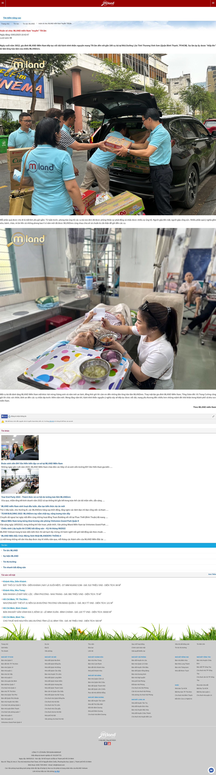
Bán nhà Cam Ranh (95, 664)
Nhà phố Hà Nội (50, 715)
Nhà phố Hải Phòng (138, 681)
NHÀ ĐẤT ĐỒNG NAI (182, 657)
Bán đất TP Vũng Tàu (204, 667)
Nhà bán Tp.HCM (181, 688)
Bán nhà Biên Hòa (181, 660)
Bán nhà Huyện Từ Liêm (53, 674)
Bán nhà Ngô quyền (138, 677)
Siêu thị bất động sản (182, 644)
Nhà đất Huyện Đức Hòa (140, 706)
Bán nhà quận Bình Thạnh (10, 709)
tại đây (57, 771)
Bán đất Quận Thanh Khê (96, 686)
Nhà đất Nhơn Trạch (182, 671)
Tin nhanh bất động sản (14, 567)
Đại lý (47, 648)
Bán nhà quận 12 (7, 719)
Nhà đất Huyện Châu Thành (141, 713)
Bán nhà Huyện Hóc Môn (9, 702)
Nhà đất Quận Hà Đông (53, 667)
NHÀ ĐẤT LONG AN (138, 699)
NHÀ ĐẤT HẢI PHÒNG (139, 657)
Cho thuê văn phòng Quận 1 (10, 705)
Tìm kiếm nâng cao (12, 18)
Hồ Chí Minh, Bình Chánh (15, 608)
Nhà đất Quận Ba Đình (52, 660)
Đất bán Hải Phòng (138, 684)
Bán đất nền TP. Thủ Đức (9, 664)
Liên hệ (51, 421)
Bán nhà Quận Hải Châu (96, 682)
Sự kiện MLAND (10, 556)
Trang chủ (4, 644)
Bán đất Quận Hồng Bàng (140, 671)
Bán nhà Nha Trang (95, 660)
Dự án (47, 644)
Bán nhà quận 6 (6, 715)
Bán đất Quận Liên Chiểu (96, 689)
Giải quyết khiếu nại (138, 651)
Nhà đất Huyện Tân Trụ (140, 703)
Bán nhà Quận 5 (6, 660)
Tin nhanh (4, 651)
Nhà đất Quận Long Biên (53, 677)
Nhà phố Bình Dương (95, 711)
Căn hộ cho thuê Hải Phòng (141, 691)
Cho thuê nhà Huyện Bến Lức (142, 717)
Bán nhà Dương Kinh (139, 674)
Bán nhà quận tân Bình (9, 681)
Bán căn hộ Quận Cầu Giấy (54, 691)
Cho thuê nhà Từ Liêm (52, 705)
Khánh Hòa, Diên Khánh (14, 581)
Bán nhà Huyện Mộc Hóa (140, 710)
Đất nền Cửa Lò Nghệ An (183, 699)
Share (5, 416)
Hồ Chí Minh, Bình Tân (13, 617)
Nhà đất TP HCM (7, 657)
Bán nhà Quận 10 (7, 667)
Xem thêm (212, 574)
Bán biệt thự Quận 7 (8, 684)
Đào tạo (91, 648)
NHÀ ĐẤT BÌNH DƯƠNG (96, 697)
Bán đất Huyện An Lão (139, 660)
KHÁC (177, 685)
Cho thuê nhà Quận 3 (8, 688)
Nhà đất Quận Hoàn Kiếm (53, 681)
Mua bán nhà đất (202, 685)
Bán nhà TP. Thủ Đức (8, 691)
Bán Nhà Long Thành (182, 664)
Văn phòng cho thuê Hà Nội (54, 719)
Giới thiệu (4, 648)
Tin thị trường (9, 562)
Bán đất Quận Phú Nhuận (10, 698)
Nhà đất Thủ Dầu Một (95, 704)
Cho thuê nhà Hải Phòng (140, 688)
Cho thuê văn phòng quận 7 (10, 712)
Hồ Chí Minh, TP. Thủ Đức (15, 599)
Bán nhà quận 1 (6, 671)
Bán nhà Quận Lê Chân (140, 664)
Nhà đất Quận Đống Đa (53, 664)
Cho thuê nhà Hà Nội (52, 702)
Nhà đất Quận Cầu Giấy (53, 671)
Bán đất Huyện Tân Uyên (96, 701)
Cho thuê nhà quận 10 (204, 695)
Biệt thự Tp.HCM (202, 688)
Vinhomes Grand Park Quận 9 (11, 722)
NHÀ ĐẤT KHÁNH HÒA (95, 657)
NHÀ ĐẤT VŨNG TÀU (204, 657)
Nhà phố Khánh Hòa (95, 671)
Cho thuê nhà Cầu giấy (52, 709)
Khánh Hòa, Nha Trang (14, 590)
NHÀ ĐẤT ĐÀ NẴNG (94, 675)
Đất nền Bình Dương (95, 708)
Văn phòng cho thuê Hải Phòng (142, 695)
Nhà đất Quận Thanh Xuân (54, 688)
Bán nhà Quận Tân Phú (9, 695)
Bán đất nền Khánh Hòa (96, 667)
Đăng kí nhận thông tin (18, 416)
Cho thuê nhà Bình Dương (97, 714)
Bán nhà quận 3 (6, 677)
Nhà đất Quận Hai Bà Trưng (54, 695)
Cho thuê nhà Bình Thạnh (183, 695)
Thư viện (91, 644)
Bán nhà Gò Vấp (6, 674)
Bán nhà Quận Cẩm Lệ (96, 679)
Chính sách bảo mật (138, 648)
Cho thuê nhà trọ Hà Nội (53, 712)
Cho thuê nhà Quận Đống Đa (55, 698)
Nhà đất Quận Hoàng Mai (53, 684)
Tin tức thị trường (181, 648)
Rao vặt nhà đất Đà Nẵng (96, 693)
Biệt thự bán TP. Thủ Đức (183, 692)
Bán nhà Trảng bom (181, 667)
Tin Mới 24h (201, 644)
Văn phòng (48, 651)
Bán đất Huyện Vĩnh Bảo (140, 667)
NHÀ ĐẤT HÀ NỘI (50, 657)
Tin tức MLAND (10, 550)
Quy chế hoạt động (138, 644)
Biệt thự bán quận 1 (203, 692)
